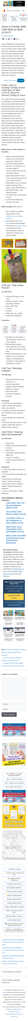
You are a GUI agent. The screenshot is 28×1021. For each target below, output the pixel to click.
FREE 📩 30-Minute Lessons (14, 779)
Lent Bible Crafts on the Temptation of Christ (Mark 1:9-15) (15, 520)
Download (20, 80)
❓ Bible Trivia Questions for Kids (14, 911)
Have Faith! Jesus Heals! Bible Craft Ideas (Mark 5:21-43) (15, 529)
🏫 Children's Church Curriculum (14, 879)
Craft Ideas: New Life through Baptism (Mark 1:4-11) (15, 505)
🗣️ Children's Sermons (14, 887)
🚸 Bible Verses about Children (14, 907)
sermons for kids (20, 226)
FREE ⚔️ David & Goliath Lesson (14, 783)
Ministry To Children (13, 10)
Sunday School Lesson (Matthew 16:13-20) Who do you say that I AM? (13, 942)
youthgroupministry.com (11, 1014)
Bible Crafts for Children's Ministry (15, 649)
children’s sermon (12, 216)
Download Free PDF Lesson (8, 640)
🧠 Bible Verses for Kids (14, 903)
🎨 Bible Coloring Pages (14, 895)
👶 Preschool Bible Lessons (14, 891)
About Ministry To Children (12, 972)
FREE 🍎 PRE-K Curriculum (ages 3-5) (23, 17)
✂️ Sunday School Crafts (14, 884)
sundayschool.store (17, 1009)
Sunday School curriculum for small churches (12, 574)
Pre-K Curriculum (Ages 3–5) (14, 787)
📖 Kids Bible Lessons (14, 869)
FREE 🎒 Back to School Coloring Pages (14, 329)
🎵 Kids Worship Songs (14, 920)
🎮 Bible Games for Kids (14, 899)
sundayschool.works (13, 1011)
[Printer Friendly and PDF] (11, 40)
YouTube (9, 218)
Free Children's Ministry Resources (11, 981)
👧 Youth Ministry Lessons (14, 916)
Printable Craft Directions (10, 80)
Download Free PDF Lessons (14, 597)
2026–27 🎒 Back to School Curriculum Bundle (14, 774)
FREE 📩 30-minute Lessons (14, 18)
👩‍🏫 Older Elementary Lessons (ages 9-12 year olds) (14, 924)
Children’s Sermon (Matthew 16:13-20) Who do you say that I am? (13, 950)
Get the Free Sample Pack (8, 624)
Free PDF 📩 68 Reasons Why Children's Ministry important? (14, 930)
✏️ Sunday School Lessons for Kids (14, 873)
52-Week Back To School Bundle (4, 17)
